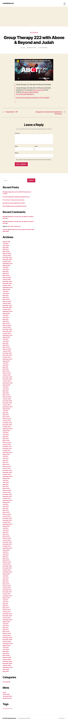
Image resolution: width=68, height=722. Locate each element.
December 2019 (7, 401)
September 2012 (7, 572)
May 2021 (5, 367)
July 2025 (5, 267)
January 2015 (7, 516)
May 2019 (5, 412)
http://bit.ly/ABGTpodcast (30, 92)
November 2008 (7, 663)
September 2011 (7, 596)
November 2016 (7, 472)
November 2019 (7, 403)
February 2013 (7, 562)
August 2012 (6, 574)
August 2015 (6, 502)
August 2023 (6, 313)
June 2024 (6, 293)
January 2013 (7, 564)
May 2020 (5, 391)
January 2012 (7, 588)
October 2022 (7, 333)
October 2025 (7, 261)
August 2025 (6, 265)
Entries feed (6, 694)
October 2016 (7, 474)
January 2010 (7, 635)
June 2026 (6, 245)
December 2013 (7, 542)
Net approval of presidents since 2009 (14, 203)
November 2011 (7, 592)
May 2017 (5, 460)
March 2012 (6, 584)
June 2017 (6, 458)
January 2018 (7, 444)
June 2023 (6, 317)
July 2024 (5, 291)
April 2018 (6, 438)
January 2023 (7, 327)
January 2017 (7, 468)
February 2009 (7, 657)
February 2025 (7, 277)
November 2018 (7, 424)
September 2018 (7, 428)
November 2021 (7, 355)
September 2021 (7, 359)
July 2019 (5, 411)
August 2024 (6, 289)
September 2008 (8, 667)
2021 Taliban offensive (7, 708)
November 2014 (7, 520)
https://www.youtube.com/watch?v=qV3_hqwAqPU (32, 97)
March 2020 (6, 395)
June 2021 (6, 365)
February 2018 (7, 442)
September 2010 (7, 619)
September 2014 (7, 524)
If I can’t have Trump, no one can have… (14, 200)
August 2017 (6, 454)
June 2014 (6, 530)
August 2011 (6, 598)
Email (36, 146)
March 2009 (6, 655)
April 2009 (6, 653)
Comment (17, 133)
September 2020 (7, 383)
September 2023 (7, 311)
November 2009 (7, 639)
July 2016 (5, 480)
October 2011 (6, 594)
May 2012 (5, 580)
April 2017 (5, 462)
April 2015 (6, 510)
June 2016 (6, 482)
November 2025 (7, 259)
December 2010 (7, 613)
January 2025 (7, 279)
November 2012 (7, 568)
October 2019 (7, 405)
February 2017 (7, 466)
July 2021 (5, 363)
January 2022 (7, 351)
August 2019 (6, 409)
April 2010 (6, 629)
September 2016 (7, 476)
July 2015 (5, 504)
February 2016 (7, 490)
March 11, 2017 (32, 47)
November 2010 (7, 615)
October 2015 (7, 498)
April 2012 (5, 582)
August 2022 (6, 337)
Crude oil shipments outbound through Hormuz (16, 196)
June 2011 (5, 601)
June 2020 (6, 389)
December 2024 (7, 281)
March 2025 (6, 275)
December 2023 (7, 305)
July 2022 (5, 339)
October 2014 (7, 522)
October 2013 (7, 546)
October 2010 (7, 617)
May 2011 (5, 603)
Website (17, 153)
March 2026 (6, 251)
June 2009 (6, 649)
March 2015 (6, 512)
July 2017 (5, 456)
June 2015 (6, 506)
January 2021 (7, 375)
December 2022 (7, 329)
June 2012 (6, 578)
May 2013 (5, 556)
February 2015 (7, 514)
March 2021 (6, 371)
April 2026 (6, 249)
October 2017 (6, 450)
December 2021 (7, 353)
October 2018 (7, 426)
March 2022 (6, 347)
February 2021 (7, 373)
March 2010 (6, 631)
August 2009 (6, 645)
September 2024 (7, 287)
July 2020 (5, 387)
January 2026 (7, 255)
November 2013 (7, 544)
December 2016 (7, 470)
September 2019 (7, 407)
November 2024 (7, 283)
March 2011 (6, 607)
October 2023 (7, 309)
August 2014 (6, 526)
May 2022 (5, 343)
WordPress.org (7, 698)
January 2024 (7, 303)
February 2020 (7, 397)
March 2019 (6, 416)
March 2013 (6, 560)
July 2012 (5, 576)
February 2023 (7, 325)
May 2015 (5, 508)
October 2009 (7, 641)
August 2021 (6, 361)
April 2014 (6, 534)
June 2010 (6, 625)
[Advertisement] (34, 16)
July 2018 (5, 432)
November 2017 (7, 448)
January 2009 (7, 659)
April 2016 (6, 486)
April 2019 (6, 414)
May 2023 (5, 319)
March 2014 (6, 536)
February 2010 (7, 633)
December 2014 (7, 518)
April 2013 (6, 558)
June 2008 (6, 669)
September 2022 (7, 335)
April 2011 (5, 605)
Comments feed (7, 696)
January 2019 (7, 420)
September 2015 (7, 500)
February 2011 (7, 609)
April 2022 (6, 345)
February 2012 (7, 586)
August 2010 (6, 621)
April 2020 (6, 393)
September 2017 (7, 452)
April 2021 (5, 369)
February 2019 (7, 418)
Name (16, 146)
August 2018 (6, 430)
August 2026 (6, 241)
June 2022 (6, 341)
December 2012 (7, 566)
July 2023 (5, 315)
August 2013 (6, 550)
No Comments (43, 47)
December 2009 (7, 637)
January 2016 (7, 492)
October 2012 (6, 570)
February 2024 (7, 301)
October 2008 (7, 665)
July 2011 (5, 600)
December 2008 (7, 661)
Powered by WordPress (24, 718)
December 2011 (7, 590)
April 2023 (6, 321)
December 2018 (7, 422)
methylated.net (8, 3)
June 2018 (6, 434)
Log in (4, 692)
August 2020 (6, 385)
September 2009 (8, 643)
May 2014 (5, 532)
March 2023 (6, 323)
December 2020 (7, 377)
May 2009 (6, 651)
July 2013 (5, 552)
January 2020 (7, 399)
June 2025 (6, 269)
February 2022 (7, 349)
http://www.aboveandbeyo (25, 94)
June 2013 (6, 554)
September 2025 (7, 263)
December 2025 (7, 257)
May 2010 (5, 627)
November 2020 (7, 379)
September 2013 (7, 548)
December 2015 (7, 494)
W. (24, 47)
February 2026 (7, 253)
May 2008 (6, 671)
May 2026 (5, 247)
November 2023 (7, 307)
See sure (5, 229)
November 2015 (7, 496)
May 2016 (5, 484)
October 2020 (7, 381)
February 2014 (7, 538)
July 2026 (5, 243)
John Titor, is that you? (14, 226)
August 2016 (6, 478)
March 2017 (6, 464)
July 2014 (5, 528)
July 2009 (6, 647)
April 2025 (6, 273)
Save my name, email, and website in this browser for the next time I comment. (33, 159)
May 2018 (5, 436)
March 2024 (6, 299)
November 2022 (7, 331)
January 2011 (6, 611)
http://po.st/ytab (38, 90)
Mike (4, 216)
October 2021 (6, 357)
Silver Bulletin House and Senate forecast (14, 206)
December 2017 (7, 446)
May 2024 (5, 295)
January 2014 (7, 540)
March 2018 (6, 440)
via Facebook (34, 32)
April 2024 (6, 297)
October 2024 (7, 285)
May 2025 (5, 271)
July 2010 (5, 623)
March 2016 (6, 488)
